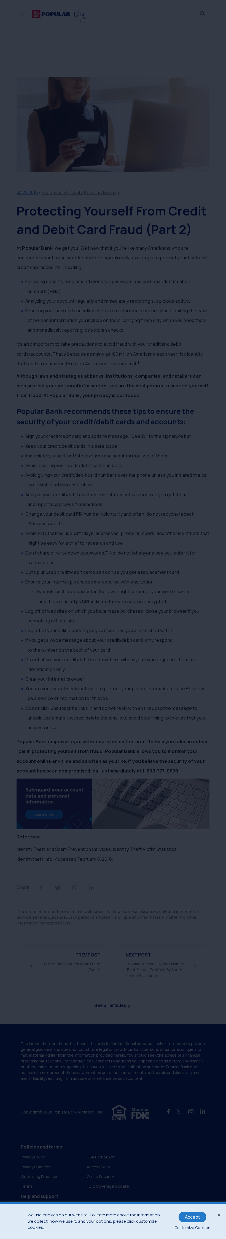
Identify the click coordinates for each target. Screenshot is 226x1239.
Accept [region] (192, 1217)
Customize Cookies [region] (192, 1227)
